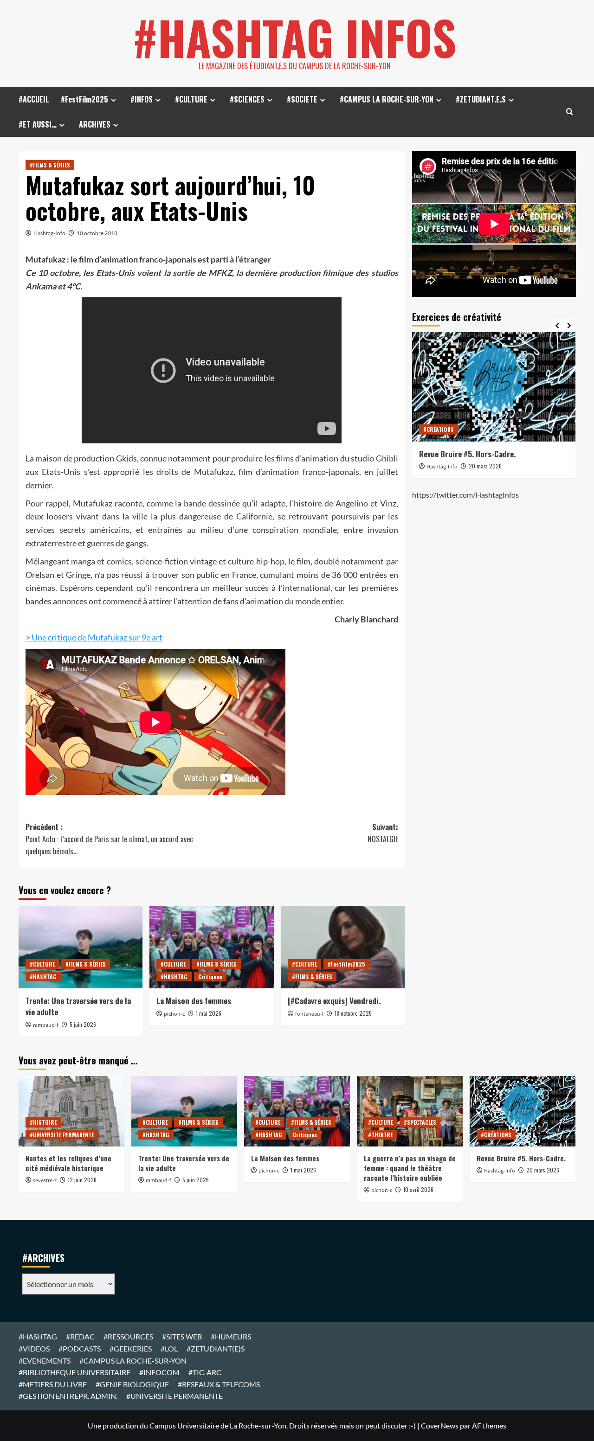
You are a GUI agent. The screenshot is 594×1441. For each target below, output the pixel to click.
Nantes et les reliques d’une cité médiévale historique (68, 1163)
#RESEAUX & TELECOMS (219, 1384)
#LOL (169, 1348)
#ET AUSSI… (38, 124)
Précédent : (109, 838)
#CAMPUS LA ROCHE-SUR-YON (386, 99)
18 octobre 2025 (353, 1013)
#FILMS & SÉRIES (50, 165)
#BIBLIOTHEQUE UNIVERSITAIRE (74, 1372)
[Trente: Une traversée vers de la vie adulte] (80, 947)
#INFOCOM (159, 1372)
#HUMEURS (231, 1336)
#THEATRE (380, 1135)
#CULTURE (191, 99)
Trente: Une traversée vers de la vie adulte (78, 1006)
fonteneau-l (309, 1014)
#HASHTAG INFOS (295, 37)
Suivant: (383, 833)
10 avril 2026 (418, 1189)
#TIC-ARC (204, 1372)
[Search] (569, 111)
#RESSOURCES (128, 1336)
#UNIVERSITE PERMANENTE (62, 1135)
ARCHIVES (94, 124)
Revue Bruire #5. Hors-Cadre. (467, 454)
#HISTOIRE (43, 1122)
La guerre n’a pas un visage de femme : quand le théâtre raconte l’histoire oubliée (410, 1168)
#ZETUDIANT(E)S (216, 1348)
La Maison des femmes (193, 1000)
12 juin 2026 (82, 1180)
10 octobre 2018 (97, 233)
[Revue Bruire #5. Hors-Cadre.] (494, 386)
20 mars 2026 (485, 466)
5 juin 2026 (83, 1024)
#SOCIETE (302, 99)
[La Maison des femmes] (211, 947)
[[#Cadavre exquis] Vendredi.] (343, 947)
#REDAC (80, 1336)
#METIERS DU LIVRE (53, 1384)
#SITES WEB (182, 1336)
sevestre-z (45, 1181)
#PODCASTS (79, 1348)
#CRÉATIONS (438, 429)
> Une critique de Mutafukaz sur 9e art (94, 637)
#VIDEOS (34, 1348)
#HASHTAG (43, 976)
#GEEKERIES (131, 1348)
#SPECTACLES (420, 1122)
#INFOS (141, 99)
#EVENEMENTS (45, 1360)
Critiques (210, 976)
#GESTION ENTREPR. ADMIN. (68, 1395)
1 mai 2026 (208, 1013)
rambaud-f (45, 1025)
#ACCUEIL (34, 99)
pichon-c (174, 1014)
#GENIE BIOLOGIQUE (132, 1384)
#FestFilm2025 (84, 99)
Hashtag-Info (49, 233)
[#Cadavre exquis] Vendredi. (334, 1000)
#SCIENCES (247, 99)
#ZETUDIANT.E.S (481, 99)
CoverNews (439, 1425)
